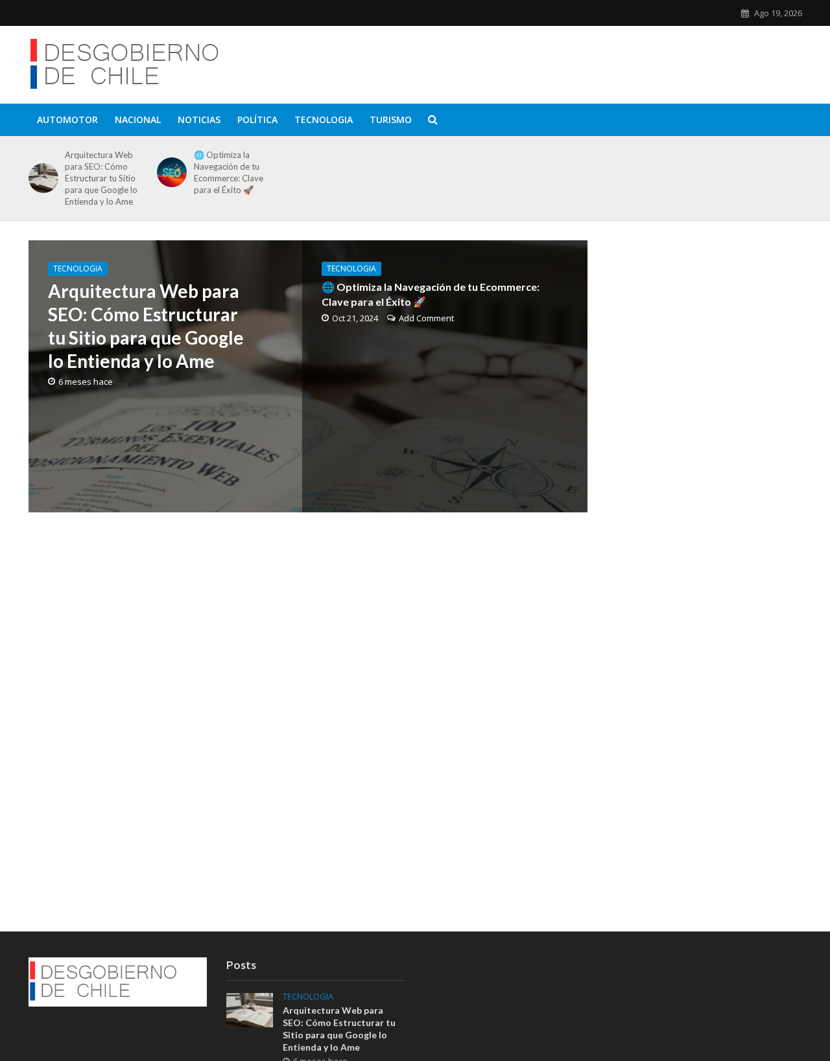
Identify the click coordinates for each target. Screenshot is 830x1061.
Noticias (199, 119)
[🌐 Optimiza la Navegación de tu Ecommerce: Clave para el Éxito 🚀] (169, 172)
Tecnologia (323, 119)
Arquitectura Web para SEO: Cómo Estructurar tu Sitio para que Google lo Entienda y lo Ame (101, 178)
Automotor (67, 119)
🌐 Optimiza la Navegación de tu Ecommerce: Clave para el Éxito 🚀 (228, 172)
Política (257, 119)
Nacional (138, 119)
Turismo (391, 119)
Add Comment (426, 318)
